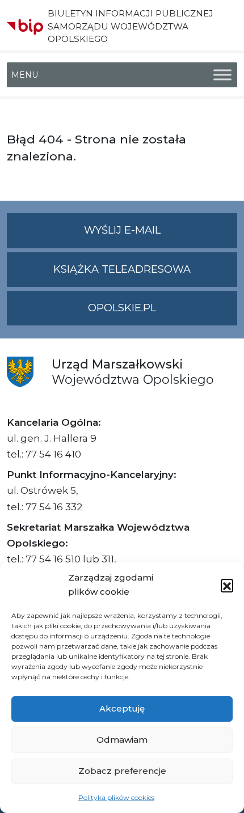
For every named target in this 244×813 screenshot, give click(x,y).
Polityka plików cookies (116, 797)
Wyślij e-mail (160, 235)
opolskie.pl (122, 308)
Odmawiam (122, 739)
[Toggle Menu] (222, 75)
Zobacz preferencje (122, 770)
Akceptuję (122, 708)
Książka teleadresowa (122, 269)
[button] (227, 585)
